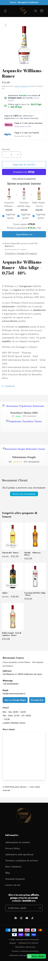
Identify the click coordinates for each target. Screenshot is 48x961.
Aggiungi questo (10, 215)
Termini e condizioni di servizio (21, 860)
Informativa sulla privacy (25, 947)
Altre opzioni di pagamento (24, 178)
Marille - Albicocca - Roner (33, 554)
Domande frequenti (15, 878)
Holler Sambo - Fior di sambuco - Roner (39, 204)
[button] (5, 11)
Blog (7, 872)
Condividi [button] (10, 386)
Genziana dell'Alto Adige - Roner (24, 204)
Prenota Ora (37, 700)
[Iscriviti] (40, 908)
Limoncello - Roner (10, 553)
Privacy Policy (12, 848)
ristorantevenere (22, 939)
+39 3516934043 (10, 684)
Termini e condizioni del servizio (25, 951)
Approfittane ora (24, 234)
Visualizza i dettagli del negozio (21, 253)
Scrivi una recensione (24, 494)
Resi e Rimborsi (13, 866)
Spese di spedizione (22, 86)
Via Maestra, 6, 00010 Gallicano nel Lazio (22, 674)
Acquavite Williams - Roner (9, 204)
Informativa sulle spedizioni (19, 854)
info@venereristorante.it (14, 693)
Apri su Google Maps (15, 700)
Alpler (5, 593)
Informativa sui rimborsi (28, 943)
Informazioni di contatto (17, 842)
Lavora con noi (12, 884)
